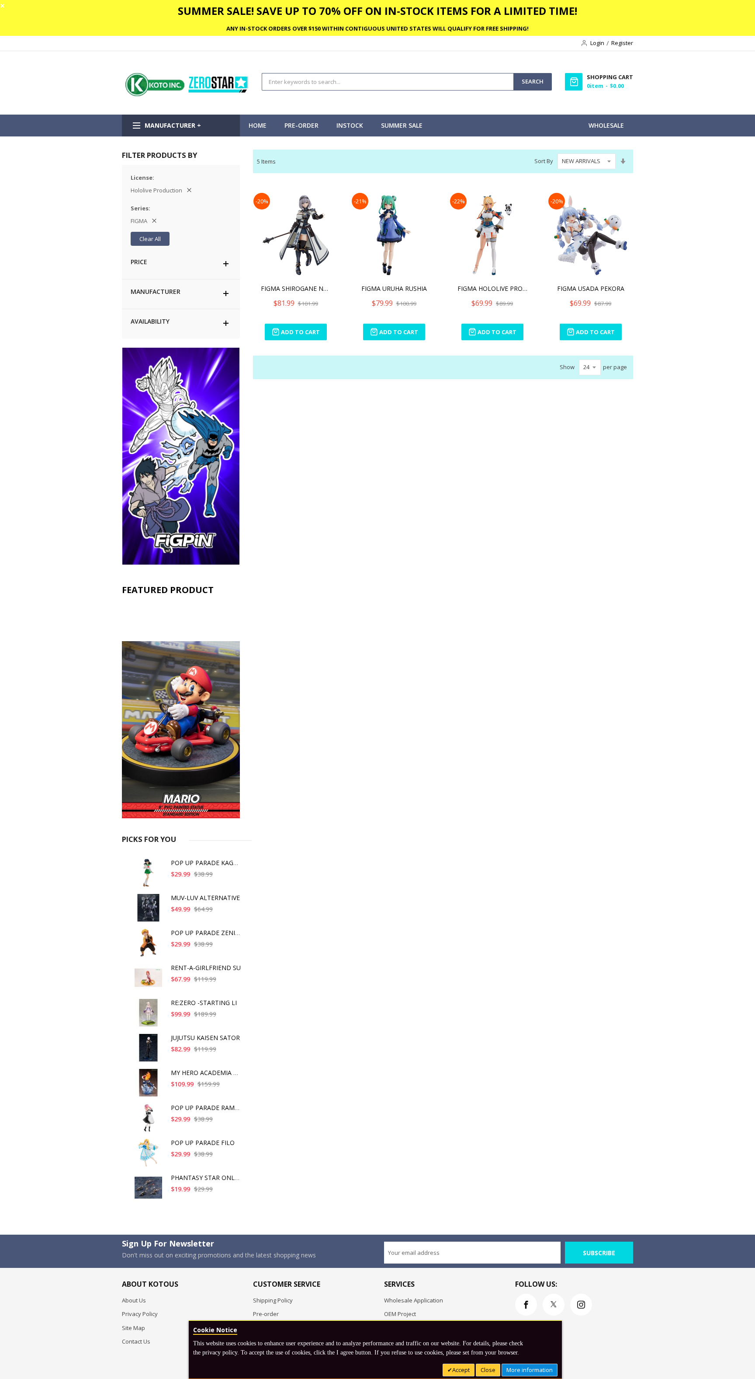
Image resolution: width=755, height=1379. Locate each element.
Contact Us (136, 1341)
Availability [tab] (150, 321)
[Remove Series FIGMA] (154, 221)
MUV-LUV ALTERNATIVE (205, 898)
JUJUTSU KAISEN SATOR (205, 1037)
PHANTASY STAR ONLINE (208, 1177)
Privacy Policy (140, 1314)
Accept (461, 1370)
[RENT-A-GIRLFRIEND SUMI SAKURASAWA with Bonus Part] (150, 981)
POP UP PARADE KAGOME (209, 863)
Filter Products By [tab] (159, 155)
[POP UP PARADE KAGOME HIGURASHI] (150, 876)
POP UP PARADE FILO (203, 1142)
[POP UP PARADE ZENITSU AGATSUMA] (150, 946)
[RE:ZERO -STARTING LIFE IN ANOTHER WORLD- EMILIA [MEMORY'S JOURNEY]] (150, 1016)
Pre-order (266, 1314)
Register (622, 43)
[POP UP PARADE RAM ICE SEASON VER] (150, 1121)
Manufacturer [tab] (155, 291)
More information (529, 1370)
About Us (134, 1300)
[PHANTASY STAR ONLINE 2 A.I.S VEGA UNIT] (150, 1191)
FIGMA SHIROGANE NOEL (296, 288)
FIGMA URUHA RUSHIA (394, 288)
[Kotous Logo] (187, 94)
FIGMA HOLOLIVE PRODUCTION (492, 288)
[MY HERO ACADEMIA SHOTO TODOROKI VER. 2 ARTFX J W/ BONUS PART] (150, 1086)
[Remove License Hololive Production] (189, 190)
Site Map (133, 1328)
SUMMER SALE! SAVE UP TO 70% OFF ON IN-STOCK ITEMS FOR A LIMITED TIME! (377, 10)
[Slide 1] (181, 709)
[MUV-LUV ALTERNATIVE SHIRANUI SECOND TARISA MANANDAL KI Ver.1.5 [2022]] (150, 911)
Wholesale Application (413, 1300)
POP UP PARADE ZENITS (206, 933)
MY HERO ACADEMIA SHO (208, 1072)
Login (597, 43)
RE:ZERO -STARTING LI (204, 1002)
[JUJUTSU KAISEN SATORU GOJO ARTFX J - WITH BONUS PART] (150, 1051)
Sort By (543, 161)
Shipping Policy (273, 1300)
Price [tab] (139, 261)
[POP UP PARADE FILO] (150, 1156)
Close (488, 1370)
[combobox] (387, 81)
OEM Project (400, 1314)
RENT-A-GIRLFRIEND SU (206, 968)
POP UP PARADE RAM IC (206, 1107)
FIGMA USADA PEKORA (590, 288)
